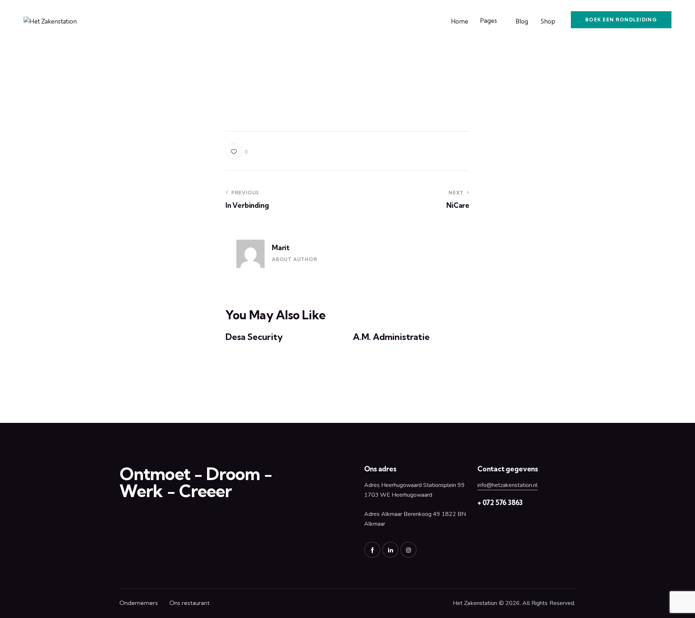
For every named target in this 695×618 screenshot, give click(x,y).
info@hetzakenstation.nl (507, 485)
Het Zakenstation (475, 603)
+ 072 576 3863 (500, 502)
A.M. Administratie (391, 337)
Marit (281, 247)
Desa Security (254, 337)
